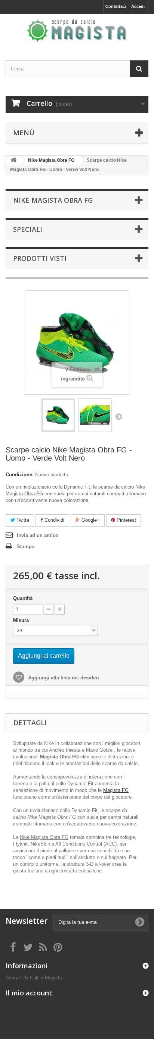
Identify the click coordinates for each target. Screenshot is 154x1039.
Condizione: (20, 474)
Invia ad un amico (37, 535)
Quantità (23, 598)
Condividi (53, 520)
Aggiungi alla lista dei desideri (63, 677)
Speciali (27, 229)
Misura (21, 620)
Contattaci (115, 6)
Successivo (118, 416)
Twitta (22, 520)
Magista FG (116, 790)
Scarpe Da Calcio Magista (34, 977)
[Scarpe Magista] (77, 30)
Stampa (25, 546)
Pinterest (125, 520)
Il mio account (29, 992)
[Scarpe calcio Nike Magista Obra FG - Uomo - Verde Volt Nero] (58, 415)
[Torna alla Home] (13, 160)
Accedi (138, 6)
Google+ (90, 520)
